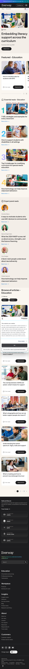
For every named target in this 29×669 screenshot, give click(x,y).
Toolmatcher (4, 578)
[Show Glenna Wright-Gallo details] (5, 231)
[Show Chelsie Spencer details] (5, 273)
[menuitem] (2, 666)
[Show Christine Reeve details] (5, 211)
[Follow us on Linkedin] (9, 647)
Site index (18, 663)
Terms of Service (10, 663)
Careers (3, 620)
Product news (4, 605)
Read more (7, 48)
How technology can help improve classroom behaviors (14, 190)
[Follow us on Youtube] (13, 647)
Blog (2, 603)
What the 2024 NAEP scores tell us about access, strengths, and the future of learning (13, 239)
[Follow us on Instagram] (6, 647)
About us (3, 616)
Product (12, 300)
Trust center (4, 629)
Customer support (6, 637)
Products (3, 586)
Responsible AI (5, 627)
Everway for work (5, 588)
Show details (21, 341)
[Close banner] (27, 1)
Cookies (23, 663)
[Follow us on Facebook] (2, 647)
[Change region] (26, 9)
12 (24, 491)
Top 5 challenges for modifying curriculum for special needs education (13, 165)
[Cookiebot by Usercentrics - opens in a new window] (21, 318)
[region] (14, 78)
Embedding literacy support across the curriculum (14, 37)
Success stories (5, 601)
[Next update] (26, 94)
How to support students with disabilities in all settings (12, 141)
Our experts (4, 622)
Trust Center (5, 509)
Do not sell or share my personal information (14, 349)
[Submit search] (25, 562)
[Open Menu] (26, 5)
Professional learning (6, 576)
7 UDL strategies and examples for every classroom (14, 118)
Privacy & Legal (4, 662)
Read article (19, 87)
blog (3, 9)
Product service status (7, 639)
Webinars (3, 599)
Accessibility (11, 662)
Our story (3, 618)
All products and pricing (7, 574)
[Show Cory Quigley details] (5, 253)
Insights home (5, 597)
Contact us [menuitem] (20, 5)
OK (14, 345)
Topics (4, 300)
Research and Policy (6, 608)
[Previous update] (24, 94)
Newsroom (4, 624)
